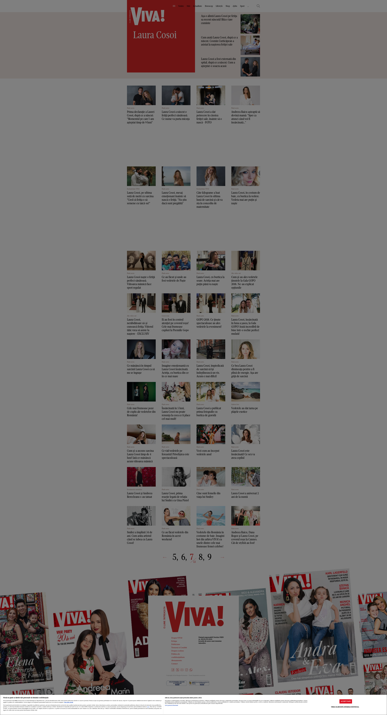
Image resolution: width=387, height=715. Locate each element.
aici (148, 706)
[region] (193, 705)
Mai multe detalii (68, 702)
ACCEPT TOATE (346, 701)
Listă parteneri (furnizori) (171, 705)
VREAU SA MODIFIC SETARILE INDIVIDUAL (345, 707)
